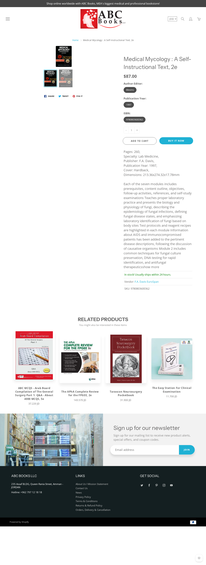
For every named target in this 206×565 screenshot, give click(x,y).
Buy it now (176, 140)
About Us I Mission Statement (92, 484)
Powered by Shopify (19, 521)
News (79, 492)
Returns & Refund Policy (89, 505)
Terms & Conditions (87, 501)
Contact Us (82, 488)
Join (187, 449)
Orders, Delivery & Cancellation (93, 509)
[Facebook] (149, 485)
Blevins (130, 89)
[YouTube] (171, 485)
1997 (128, 104)
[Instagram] (164, 485)
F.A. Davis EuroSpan (147, 281)
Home (75, 40)
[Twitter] (142, 485)
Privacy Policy (83, 496)
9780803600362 (134, 119)
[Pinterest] (156, 485)
